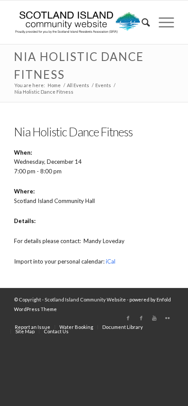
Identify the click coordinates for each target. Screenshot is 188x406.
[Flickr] (167, 318)
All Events (78, 85)
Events (103, 85)
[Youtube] (154, 318)
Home (54, 85)
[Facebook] (128, 318)
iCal (110, 261)
